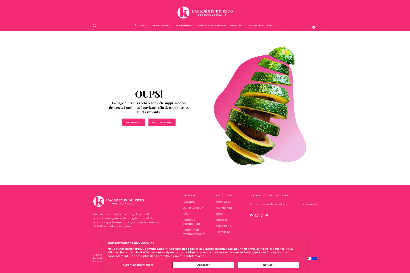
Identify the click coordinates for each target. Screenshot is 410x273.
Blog (219, 213)
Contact (221, 219)
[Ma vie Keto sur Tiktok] (262, 216)
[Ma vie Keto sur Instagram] (257, 216)
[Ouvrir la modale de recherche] (94, 25)
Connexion (223, 201)
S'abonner (310, 204)
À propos (189, 201)
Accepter (203, 264)
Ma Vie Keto (224, 207)
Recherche (223, 225)
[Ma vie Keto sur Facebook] (252, 216)
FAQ (185, 213)
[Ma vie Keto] (205, 11)
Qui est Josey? (193, 207)
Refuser (268, 264)
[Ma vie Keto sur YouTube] (267, 216)
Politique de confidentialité (185, 256)
